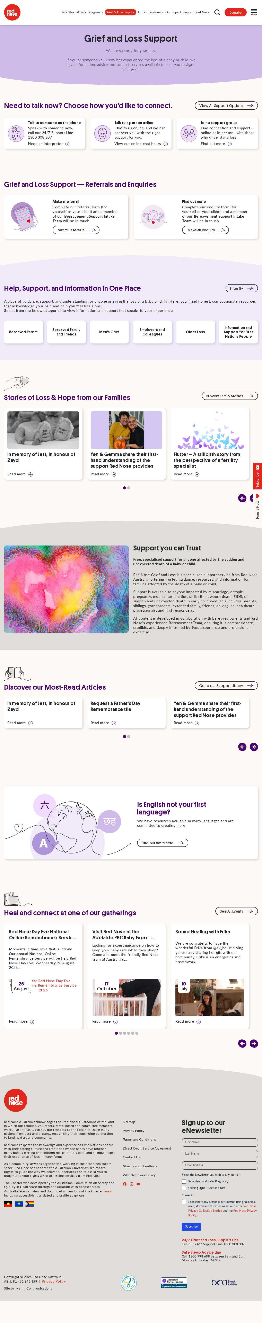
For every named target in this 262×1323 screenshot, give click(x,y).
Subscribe (191, 1226)
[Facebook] (124, 1184)
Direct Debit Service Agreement (147, 1148)
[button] (82, 12)
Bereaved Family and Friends (66, 331)
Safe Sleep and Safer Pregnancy (208, 1181)
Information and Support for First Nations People (238, 332)
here (108, 1191)
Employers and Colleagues (152, 331)
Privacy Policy (134, 1130)
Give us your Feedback (140, 1166)
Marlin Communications (34, 1288)
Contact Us (131, 1157)
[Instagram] (131, 1184)
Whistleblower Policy (139, 1175)
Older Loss (195, 331)
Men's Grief (109, 331)
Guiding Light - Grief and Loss (206, 1188)
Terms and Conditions (139, 1139)
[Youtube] (138, 1184)
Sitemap (129, 1122)
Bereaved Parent (23, 331)
